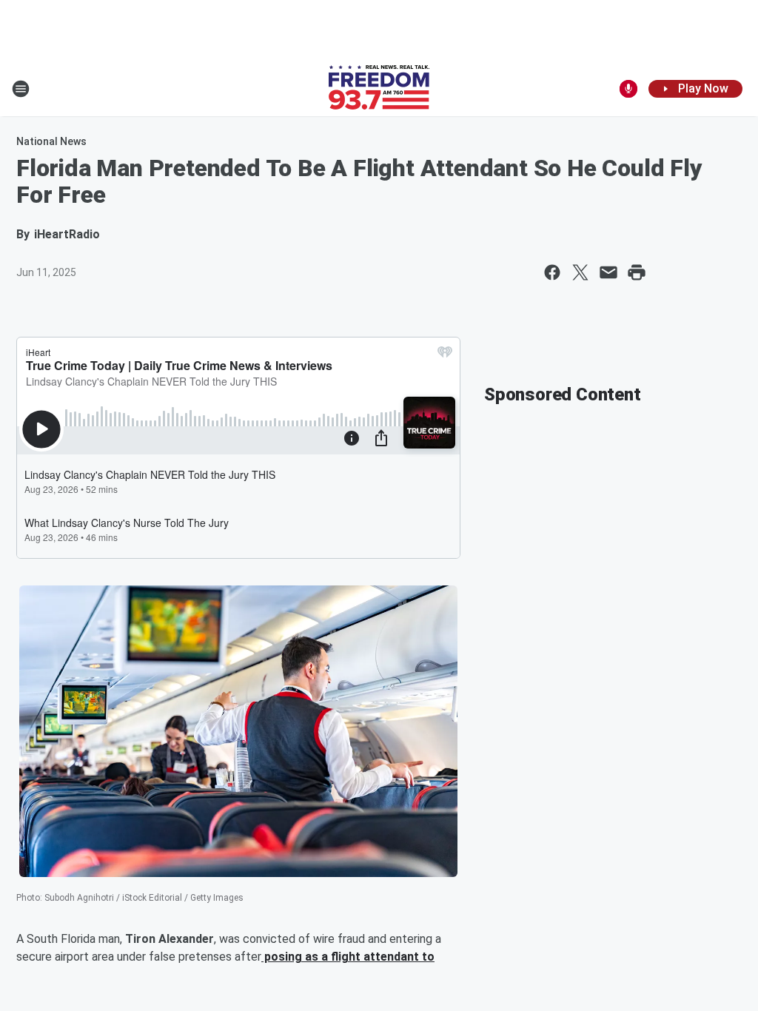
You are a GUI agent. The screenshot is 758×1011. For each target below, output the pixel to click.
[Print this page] (636, 272)
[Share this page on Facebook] (552, 272)
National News (51, 141)
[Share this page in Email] (608, 272)
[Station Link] (379, 88)
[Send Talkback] (628, 89)
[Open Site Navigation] (21, 89)
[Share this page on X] (580, 272)
